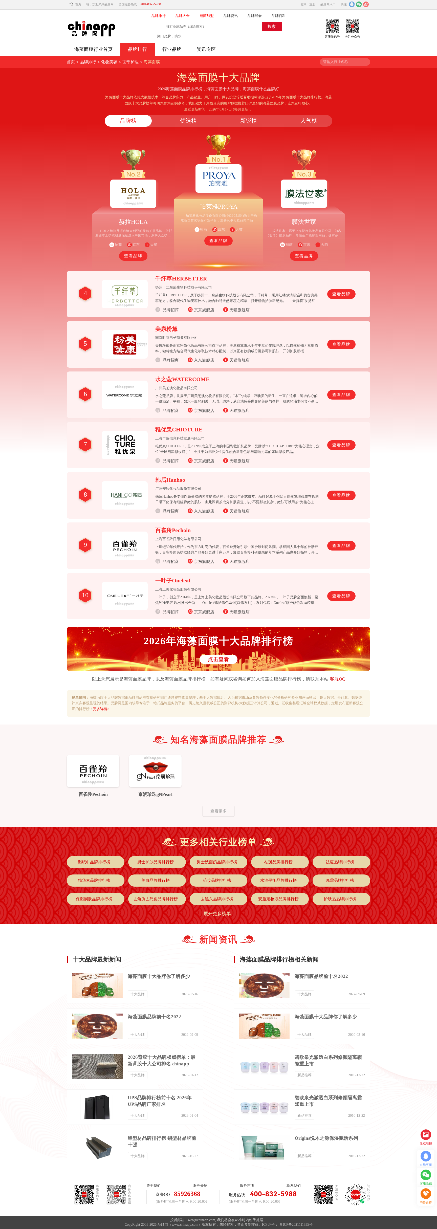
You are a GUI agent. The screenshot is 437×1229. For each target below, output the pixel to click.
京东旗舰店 (204, 310)
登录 (304, 4)
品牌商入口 (328, 4)
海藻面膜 (152, 62)
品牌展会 (255, 16)
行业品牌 (172, 49)
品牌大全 (183, 16)
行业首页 (93, 49)
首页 (78, 4)
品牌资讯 (231, 16)
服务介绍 (200, 1186)
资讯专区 (206, 49)
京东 (136, 245)
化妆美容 (109, 62)
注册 (312, 4)
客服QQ (337, 679)
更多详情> (101, 709)
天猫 (153, 245)
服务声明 (247, 1186)
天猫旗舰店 (239, 310)
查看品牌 (133, 256)
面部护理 (130, 62)
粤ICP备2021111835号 (296, 1224)
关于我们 (153, 1186)
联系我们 (294, 1186)
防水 (178, 36)
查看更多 (218, 811)
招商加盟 (207, 16)
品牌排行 (158, 16)
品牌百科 (279, 16)
